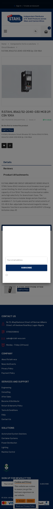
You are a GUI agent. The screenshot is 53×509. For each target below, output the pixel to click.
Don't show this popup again (20, 275)
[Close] (50, 226)
